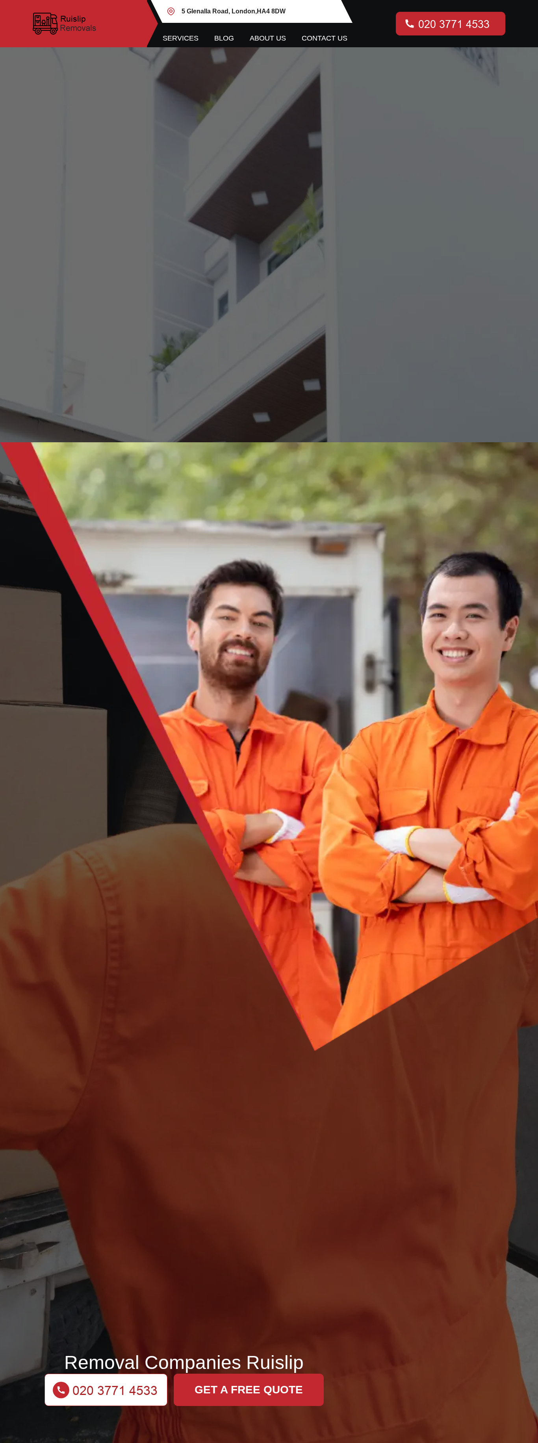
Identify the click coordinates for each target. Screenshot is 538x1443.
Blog (224, 38)
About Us (268, 38)
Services (181, 38)
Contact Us (324, 38)
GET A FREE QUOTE (249, 1390)
